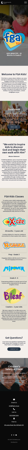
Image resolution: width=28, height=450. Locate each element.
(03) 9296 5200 (14, 415)
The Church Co (14, 442)
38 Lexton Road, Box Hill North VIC (14, 425)
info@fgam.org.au (14, 406)
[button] (25, 2)
